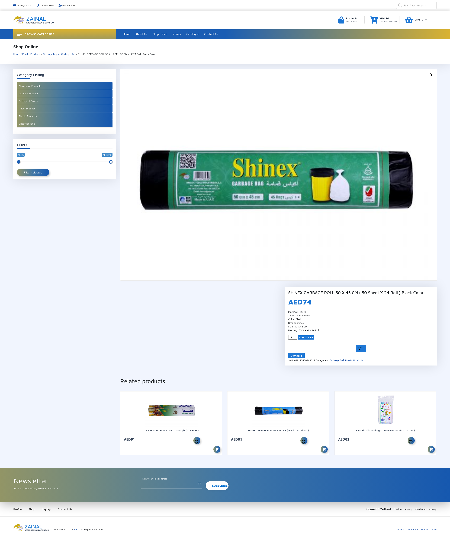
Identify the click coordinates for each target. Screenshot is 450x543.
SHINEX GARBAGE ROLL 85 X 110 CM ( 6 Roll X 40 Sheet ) (278, 430)
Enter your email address (154, 478)
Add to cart (306, 337)
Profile (17, 509)
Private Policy (429, 529)
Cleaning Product (28, 93)
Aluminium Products (30, 85)
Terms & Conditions (408, 529)
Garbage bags (51, 53)
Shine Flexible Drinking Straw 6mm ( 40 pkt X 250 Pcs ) (385, 430)
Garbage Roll (68, 53)
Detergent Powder (29, 100)
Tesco (77, 529)
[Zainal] (34, 19)
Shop (32, 509)
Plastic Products (31, 53)
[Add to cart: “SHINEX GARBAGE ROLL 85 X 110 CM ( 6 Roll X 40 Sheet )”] (324, 449)
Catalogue (192, 34)
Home (126, 34)
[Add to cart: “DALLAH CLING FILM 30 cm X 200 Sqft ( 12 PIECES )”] (216, 449)
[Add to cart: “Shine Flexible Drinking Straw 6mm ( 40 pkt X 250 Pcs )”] (431, 449)
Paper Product (27, 108)
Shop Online (160, 34)
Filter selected (33, 172)
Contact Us (211, 34)
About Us (141, 34)
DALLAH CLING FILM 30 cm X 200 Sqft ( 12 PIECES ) (171, 430)
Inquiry (176, 34)
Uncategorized (27, 123)
